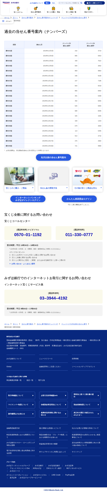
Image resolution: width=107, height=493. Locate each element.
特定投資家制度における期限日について (20, 436)
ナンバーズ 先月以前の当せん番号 (74, 18)
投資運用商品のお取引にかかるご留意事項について (86, 436)
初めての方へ (88, 12)
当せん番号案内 (36, 12)
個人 (47, 3)
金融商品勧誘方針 (13, 428)
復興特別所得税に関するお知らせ (51, 414)
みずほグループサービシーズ (31, 478)
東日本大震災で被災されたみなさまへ (84, 414)
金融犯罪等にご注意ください (50, 366)
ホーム (6, 18)
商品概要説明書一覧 (14, 380)
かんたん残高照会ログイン (79, 199)
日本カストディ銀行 (53, 468)
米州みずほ (37, 468)
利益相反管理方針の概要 (48, 444)
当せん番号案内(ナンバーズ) (47, 18)
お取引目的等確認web (49, 395)
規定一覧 (30, 380)
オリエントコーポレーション (17, 475)
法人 (53, 3)
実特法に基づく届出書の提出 (84, 395)
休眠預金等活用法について (51, 404)
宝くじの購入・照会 (53, 12)
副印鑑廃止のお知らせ (16, 414)
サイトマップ (77, 452)
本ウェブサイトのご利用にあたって (52, 452)
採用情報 (75, 359)
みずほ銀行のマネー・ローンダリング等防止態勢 (20, 444)
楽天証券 (13, 478)
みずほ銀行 (39, 465)
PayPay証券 (70, 475)
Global (8, 366)
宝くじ (15, 18)
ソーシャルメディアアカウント (83, 366)
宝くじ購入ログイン (95, 3)
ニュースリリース (46, 359)
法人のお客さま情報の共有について (85, 428)
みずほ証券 (69, 465)
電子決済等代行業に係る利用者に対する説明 (20, 452)
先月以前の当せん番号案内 (53, 157)
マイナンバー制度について (18, 404)
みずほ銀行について (36, 3)
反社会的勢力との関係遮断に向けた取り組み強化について (86, 444)
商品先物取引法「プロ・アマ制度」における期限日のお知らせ (53, 436)
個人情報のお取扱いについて (50, 428)
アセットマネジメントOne (20, 468)
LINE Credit (56, 475)
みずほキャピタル (40, 475)
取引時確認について (15, 395)
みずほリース (15, 471)
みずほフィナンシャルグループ (18, 465)
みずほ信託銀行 (54, 465)
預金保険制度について (82, 404)
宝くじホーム (18, 12)
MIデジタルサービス (74, 468)
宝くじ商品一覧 (71, 12)
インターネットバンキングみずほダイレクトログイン (27, 198)
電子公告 (41, 380)
